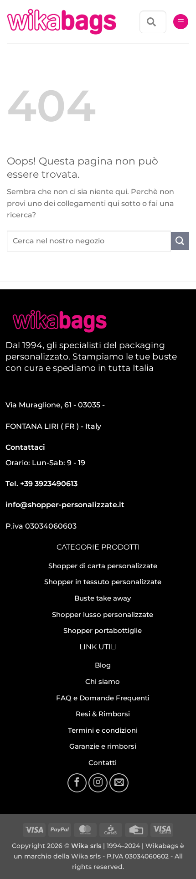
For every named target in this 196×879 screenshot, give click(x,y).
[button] (180, 21)
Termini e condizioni (103, 730)
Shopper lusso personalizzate (102, 614)
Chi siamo (102, 681)
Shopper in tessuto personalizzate (102, 581)
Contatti (102, 762)
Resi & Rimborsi (103, 713)
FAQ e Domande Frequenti (103, 698)
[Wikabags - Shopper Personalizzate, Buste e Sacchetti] (61, 22)
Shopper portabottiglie (102, 630)
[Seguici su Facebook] (77, 782)
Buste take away (102, 598)
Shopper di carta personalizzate (102, 565)
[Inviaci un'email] (119, 782)
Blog (103, 665)
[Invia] (180, 241)
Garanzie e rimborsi (102, 746)
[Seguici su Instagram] (98, 782)
